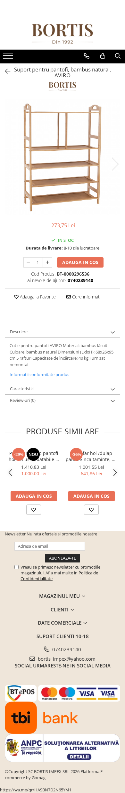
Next (115, 164)
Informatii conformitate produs (39, 374)
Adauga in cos (80, 262)
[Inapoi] (5, 71)
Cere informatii (86, 297)
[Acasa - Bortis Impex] (62, 34)
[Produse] (8, 57)
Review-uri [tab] (23, 400)
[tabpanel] (62, 157)
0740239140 (66, 649)
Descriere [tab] (19, 332)
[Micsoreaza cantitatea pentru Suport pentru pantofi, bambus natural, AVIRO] (28, 262)
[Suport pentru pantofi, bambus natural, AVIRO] (62, 157)
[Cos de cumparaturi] (103, 56)
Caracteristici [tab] (22, 389)
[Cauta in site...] (118, 56)
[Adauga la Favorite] (33, 510)
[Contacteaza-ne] (86, 56)
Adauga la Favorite (37, 297)
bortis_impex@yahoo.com (66, 659)
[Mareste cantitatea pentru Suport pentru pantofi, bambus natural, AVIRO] (47, 262)
